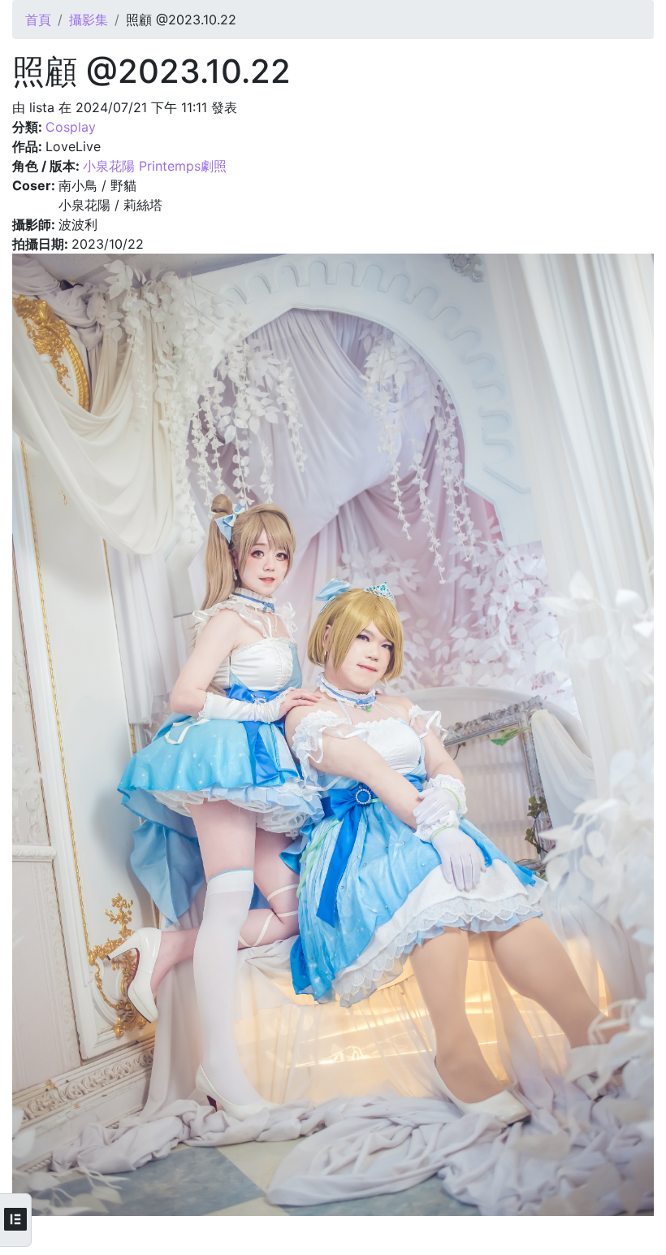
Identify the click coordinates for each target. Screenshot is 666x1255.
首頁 (38, 19)
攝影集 (88, 19)
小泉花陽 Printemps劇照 (155, 166)
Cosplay (70, 127)
